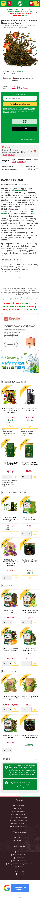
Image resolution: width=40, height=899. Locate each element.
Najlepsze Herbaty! (9, 586)
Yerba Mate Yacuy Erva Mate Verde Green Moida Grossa (30, 464)
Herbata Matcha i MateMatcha (14, 492)
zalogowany (20, 787)
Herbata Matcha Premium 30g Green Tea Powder (30, 561)
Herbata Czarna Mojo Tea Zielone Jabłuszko (30, 611)
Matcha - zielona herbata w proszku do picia (30, 697)
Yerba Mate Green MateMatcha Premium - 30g (10, 519)
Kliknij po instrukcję (19, 162)
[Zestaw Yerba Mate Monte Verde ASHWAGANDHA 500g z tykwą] (10, 397)
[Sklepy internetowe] (20, 897)
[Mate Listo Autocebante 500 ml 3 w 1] (29, 397)
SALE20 (24, 15)
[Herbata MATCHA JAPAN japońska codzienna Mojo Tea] (10, 685)
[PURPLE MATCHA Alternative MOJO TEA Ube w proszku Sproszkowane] (10, 549)
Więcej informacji (9, 155)
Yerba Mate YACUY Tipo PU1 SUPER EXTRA (10, 463)
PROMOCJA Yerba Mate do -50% (20, 10)
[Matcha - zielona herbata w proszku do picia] (29, 685)
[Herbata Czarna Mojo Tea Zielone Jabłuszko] (29, 600)
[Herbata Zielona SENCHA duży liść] (10, 725)
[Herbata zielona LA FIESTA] (10, 600)
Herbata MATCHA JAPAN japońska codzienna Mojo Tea (10, 697)
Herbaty (15, 76)
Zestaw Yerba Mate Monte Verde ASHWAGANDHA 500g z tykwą (10, 410)
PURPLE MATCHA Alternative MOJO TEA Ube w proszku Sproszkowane (10, 562)
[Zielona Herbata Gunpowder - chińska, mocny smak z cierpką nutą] (29, 638)
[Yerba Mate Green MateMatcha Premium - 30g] (10, 507)
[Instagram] (23, 874)
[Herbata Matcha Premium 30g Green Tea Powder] (29, 549)
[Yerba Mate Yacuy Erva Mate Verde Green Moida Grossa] (29, 450)
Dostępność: (7, 78)
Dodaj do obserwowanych (27, 139)
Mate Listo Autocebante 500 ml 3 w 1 (29, 409)
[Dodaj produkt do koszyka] (10, 426)
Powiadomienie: (20, 94)
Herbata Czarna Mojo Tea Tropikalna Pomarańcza (10, 649)
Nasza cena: (5, 87)
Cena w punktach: (8, 166)
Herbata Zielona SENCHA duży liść (10, 736)
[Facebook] (16, 874)
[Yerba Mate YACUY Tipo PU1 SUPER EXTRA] (10, 450)
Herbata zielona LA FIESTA (10, 611)
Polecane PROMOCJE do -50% (14, 382)
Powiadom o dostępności (20, 104)
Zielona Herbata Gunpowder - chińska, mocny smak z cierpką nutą (29, 651)
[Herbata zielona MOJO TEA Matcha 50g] (29, 507)
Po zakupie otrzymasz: (10, 169)
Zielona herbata (17, 191)
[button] (3, 3)
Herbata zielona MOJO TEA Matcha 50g (29, 518)
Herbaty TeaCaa (18, 71)
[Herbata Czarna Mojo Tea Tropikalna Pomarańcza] (10, 638)
